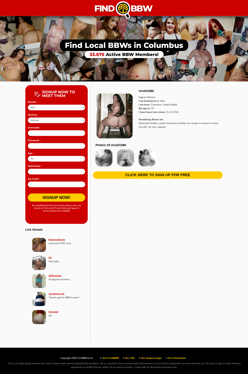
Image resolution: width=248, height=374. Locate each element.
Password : (34, 140)
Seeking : (33, 114)
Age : (31, 153)
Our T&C (130, 358)
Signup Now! (57, 197)
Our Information (177, 358)
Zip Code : (34, 178)
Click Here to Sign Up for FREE (157, 175)
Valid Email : (35, 166)
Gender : (33, 102)
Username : (34, 127)
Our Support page (151, 358)
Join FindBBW (110, 358)
